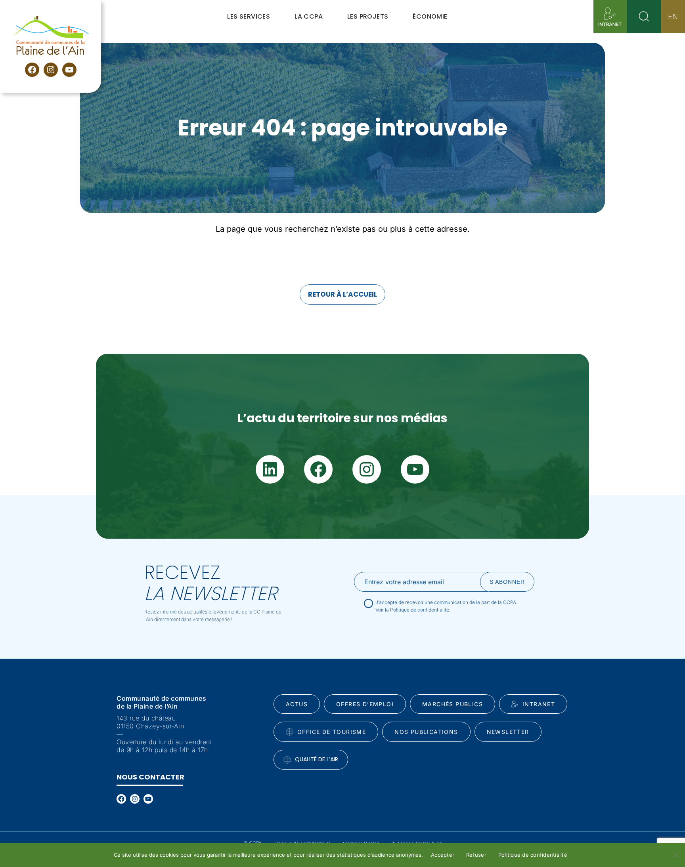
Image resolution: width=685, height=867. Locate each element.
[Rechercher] (644, 16)
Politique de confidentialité (532, 855)
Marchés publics (452, 704)
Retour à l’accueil (342, 294)
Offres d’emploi (365, 704)
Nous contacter (150, 777)
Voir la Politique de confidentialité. (412, 610)
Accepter (442, 855)
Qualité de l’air (316, 759)
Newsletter (508, 731)
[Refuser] (675, 855)
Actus (297, 704)
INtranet (538, 704)
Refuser (476, 855)
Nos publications (426, 731)
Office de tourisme (331, 731)
